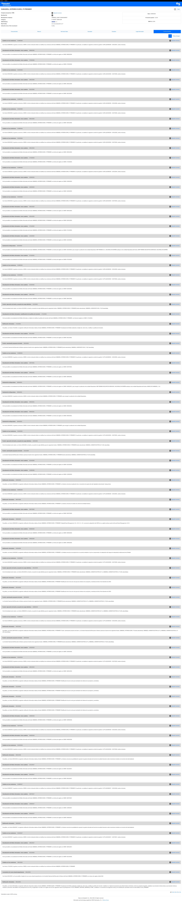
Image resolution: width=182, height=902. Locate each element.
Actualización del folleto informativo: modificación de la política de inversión (21, 314)
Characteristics (14, 31)
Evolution (114, 31)
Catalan (5, 0)
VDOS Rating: (4, 21)
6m (175, 892)
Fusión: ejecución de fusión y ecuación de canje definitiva (17, 304)
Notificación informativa (8, 323)
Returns (39, 31)
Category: (3, 19)
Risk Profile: (4, 23)
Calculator (90, 31)
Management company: (6, 17)
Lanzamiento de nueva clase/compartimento (13, 872)
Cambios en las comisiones (9, 40)
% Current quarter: (149, 17)
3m (178, 892)
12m (173, 892)
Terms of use (106, 900)
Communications (167, 31)
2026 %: (150, 21)
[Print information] (175, 9)
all (170, 892)
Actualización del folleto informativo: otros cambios (15, 50)
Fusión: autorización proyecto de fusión (12, 343)
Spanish (1, 0)
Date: (149, 13)
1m (180, 892)
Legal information (140, 31)
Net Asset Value (64, 31)
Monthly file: (4, 15)
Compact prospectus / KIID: (7, 12)
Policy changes (176, 36)
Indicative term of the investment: (9, 25)
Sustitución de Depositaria (9, 245)
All (170, 36)
